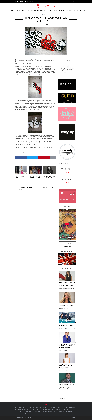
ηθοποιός (68, 409)
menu (27, 407)
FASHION (43, 14)
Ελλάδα (32, 407)
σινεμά (22, 413)
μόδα (43, 411)
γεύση (45, 409)
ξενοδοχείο (51, 411)
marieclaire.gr (21, 152)
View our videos (67, 246)
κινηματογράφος (19, 411)
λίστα (36, 411)
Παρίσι (73, 407)
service (29, 407)
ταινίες (38, 413)
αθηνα (22, 409)
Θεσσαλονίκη (38, 407)
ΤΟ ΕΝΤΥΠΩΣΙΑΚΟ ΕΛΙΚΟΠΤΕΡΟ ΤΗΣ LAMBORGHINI (26, 188)
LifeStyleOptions (46, 24)
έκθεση (16, 409)
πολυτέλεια (69, 411)
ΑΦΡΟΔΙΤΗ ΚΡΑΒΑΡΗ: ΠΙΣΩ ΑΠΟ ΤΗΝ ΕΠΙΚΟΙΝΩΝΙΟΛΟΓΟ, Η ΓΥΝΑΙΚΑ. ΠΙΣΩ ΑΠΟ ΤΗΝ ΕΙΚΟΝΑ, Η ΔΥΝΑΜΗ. (66, 305)
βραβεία (34, 409)
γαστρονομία (40, 409)
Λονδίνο (59, 407)
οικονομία (56, 411)
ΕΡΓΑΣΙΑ (26, 1)
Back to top (73, 417)
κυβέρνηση (32, 411)
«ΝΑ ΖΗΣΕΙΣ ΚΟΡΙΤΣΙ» (48, 187)
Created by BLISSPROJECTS (27, 417)
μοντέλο (39, 411)
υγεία (47, 413)
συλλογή (30, 413)
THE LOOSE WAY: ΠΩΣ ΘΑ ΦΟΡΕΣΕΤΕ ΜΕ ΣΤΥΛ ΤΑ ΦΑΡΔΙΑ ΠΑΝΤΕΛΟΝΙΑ (21, 177)
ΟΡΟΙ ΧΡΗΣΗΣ (31, 1)
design (19, 407)
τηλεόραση (44, 413)
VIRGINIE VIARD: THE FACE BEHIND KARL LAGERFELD (49, 177)
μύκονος (46, 411)
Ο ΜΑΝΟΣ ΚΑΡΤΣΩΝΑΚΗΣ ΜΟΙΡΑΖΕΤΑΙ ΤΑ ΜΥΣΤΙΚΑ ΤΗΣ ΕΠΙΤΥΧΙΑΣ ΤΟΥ (67, 384)
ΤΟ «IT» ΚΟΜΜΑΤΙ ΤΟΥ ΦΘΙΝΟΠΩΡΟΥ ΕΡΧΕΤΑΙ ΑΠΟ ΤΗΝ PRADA (35, 177)
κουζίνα (25, 411)
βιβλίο (30, 409)
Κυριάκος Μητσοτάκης (49, 407)
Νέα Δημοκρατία (67, 407)
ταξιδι (41, 413)
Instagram (23, 407)
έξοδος (19, 409)
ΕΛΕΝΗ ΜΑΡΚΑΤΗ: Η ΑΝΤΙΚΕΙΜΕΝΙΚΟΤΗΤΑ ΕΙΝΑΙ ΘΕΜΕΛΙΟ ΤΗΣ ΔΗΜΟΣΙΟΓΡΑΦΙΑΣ (66, 366)
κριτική (28, 411)
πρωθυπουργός (17, 413)
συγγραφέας (26, 413)
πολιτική (64, 411)
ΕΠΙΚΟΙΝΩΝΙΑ (22, 1)
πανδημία (60, 411)
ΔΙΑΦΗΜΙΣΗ (16, 1)
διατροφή (49, 409)
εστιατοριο (55, 409)
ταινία (34, 413)
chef (16, 407)
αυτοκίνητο (26, 409)
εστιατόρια (62, 409)
